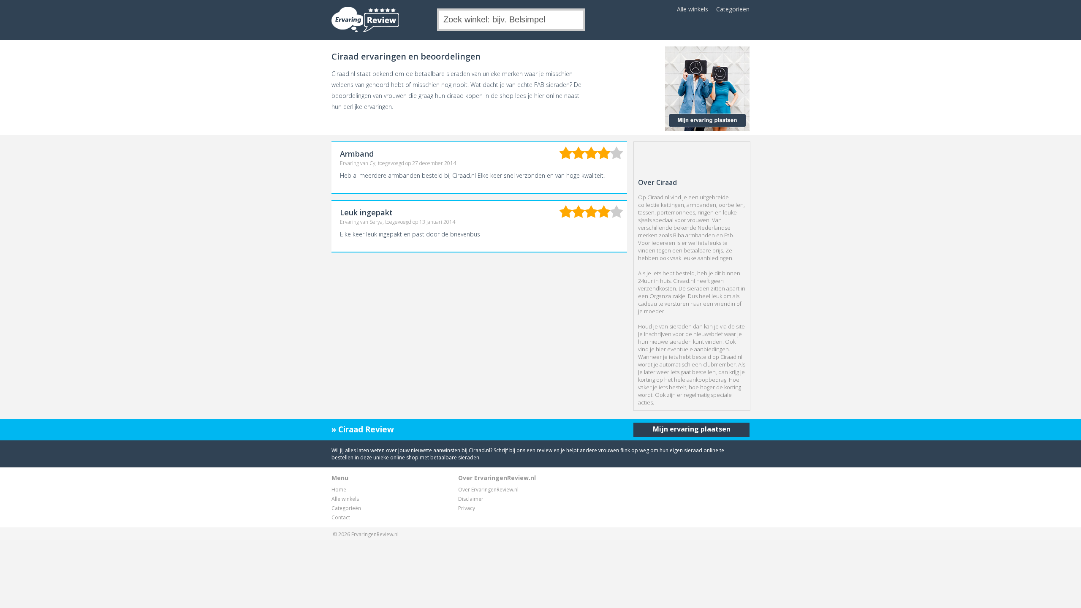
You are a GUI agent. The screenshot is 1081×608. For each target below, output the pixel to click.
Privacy (466, 508)
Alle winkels (692, 9)
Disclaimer (470, 498)
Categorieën (733, 9)
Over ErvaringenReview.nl (488, 489)
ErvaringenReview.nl (375, 534)
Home (338, 489)
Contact (340, 517)
